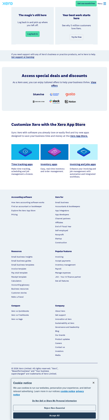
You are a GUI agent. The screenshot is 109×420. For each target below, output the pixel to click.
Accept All (54, 415)
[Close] (93, 383)
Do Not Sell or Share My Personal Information (54, 400)
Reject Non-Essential (54, 407)
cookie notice (68, 391)
